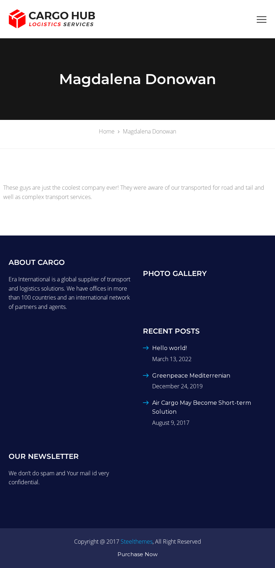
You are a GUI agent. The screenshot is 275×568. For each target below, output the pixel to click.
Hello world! (169, 348)
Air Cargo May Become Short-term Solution (201, 407)
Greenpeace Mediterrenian (191, 375)
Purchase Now (137, 554)
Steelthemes (137, 541)
